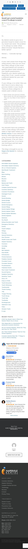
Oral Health (5, 252)
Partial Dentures (7, 257)
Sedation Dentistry (7, 274)
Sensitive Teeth (6, 276)
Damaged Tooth (6, 194)
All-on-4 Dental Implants (9, 168)
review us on (10, 352)
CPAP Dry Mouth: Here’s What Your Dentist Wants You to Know (12, 320)
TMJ (3, 291)
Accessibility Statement (8, 541)
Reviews (4, 489)
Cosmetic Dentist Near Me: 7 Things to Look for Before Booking (13, 336)
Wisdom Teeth (6, 309)
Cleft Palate (5, 185)
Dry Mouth (5, 220)
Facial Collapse (6, 228)
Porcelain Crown (6, 261)
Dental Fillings (6, 207)
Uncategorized (6, 302)
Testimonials (5, 287)
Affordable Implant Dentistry (10, 165)
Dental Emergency (7, 204)
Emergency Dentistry (8, 224)
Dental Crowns (6, 202)
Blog (3, 172)
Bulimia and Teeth (7, 183)
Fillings (4, 231)
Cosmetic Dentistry (7, 189)
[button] (26, 14)
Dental (4, 196)
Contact (4, 492)
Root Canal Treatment (8, 270)
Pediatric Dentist (7, 259)
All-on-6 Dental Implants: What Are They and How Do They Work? (14, 328)
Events (4, 226)
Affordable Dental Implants (10, 163)
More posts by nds (14, 455)
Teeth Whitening (7, 285)
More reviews (14, 415)
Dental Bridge (6, 200)
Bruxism (4, 178)
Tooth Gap (5, 298)
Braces (4, 176)
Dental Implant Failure (8, 211)
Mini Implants (5, 250)
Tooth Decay (5, 296)
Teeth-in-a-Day (6, 504)
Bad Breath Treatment (8, 170)
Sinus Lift (4, 278)
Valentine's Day (6, 304)
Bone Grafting (6, 174)
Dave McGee (9, 356)
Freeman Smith (10, 382)
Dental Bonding (6, 198)
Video (3, 307)
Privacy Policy (6, 494)
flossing (4, 233)
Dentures (4, 218)
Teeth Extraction (7, 283)
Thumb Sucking (6, 289)
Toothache (5, 300)
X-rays (4, 311)
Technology (5, 487)
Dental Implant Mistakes (9, 213)
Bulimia (4, 181)
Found (23, 541)
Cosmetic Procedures (8, 191)
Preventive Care (6, 506)
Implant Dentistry (7, 241)
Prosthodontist (6, 265)
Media (3, 248)
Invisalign (4, 246)
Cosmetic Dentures (7, 508)
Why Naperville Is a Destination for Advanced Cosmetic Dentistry (12, 324)
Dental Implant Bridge (8, 209)
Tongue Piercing (6, 293)
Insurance (4, 244)
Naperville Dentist (8, 151)
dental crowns (6, 133)
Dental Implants (6, 215)
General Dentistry (7, 235)
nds (3, 24)
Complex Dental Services (9, 187)
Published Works (7, 267)
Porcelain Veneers (7, 263)
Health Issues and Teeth (9, 239)
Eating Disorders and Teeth (10, 222)
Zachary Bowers (11, 401)
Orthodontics (5, 254)
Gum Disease (6, 237)
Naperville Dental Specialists (15, 344)
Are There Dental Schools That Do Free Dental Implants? (13, 332)
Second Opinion (6, 272)
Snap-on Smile (6, 280)
